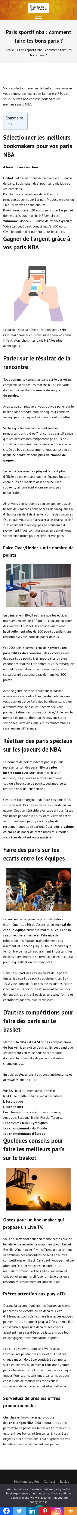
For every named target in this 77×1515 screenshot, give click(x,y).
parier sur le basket (39, 88)
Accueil (11, 50)
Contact (49, 1481)
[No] (72, 1499)
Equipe (64, 1481)
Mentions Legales (26, 1481)
